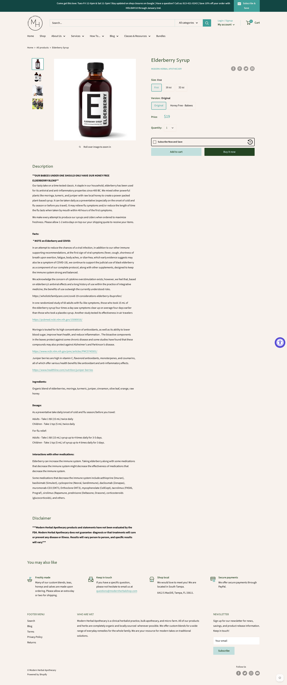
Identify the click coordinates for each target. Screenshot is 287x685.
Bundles (160, 36)
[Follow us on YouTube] (257, 673)
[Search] (207, 23)
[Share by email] (252, 68)
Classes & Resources (135, 36)
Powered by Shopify (37, 674)
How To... (95, 36)
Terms (30, 631)
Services (75, 36)
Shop (43, 36)
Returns (31, 642)
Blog (112, 36)
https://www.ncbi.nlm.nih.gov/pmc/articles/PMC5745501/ (64, 351)
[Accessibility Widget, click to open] (280, 342)
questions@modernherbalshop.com (116, 591)
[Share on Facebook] (233, 68)
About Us (56, 36)
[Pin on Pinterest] (239, 68)
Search (31, 621)
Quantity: (156, 128)
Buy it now (229, 152)
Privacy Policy (34, 637)
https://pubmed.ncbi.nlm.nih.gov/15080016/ (57, 319)
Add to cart (176, 152)
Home (30, 36)
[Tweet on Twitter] (246, 68)
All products (43, 47)
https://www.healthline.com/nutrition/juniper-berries (62, 370)
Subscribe (224, 651)
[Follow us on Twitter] (244, 673)
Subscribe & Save (249, 6)
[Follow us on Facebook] (238, 673)
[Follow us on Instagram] (251, 673)
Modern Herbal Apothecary (166, 68)
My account (225, 25)
